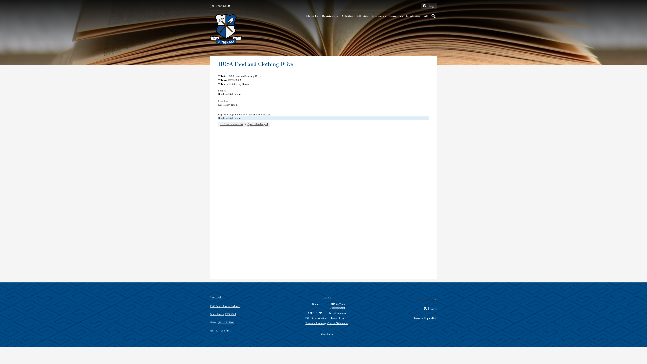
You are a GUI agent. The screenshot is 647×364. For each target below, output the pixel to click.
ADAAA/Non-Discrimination (337, 306)
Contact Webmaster (337, 323)
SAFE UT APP (315, 313)
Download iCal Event (260, 114)
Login (429, 6)
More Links (327, 334)
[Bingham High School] (226, 29)
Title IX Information (316, 318)
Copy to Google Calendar (231, 114)
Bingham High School (229, 118)
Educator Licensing (315, 323)
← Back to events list (231, 124)
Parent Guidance (337, 313)
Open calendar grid (258, 124)
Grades (315, 304)
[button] (312, 16)
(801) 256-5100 (220, 6)
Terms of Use (337, 318)
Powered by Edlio (425, 318)
